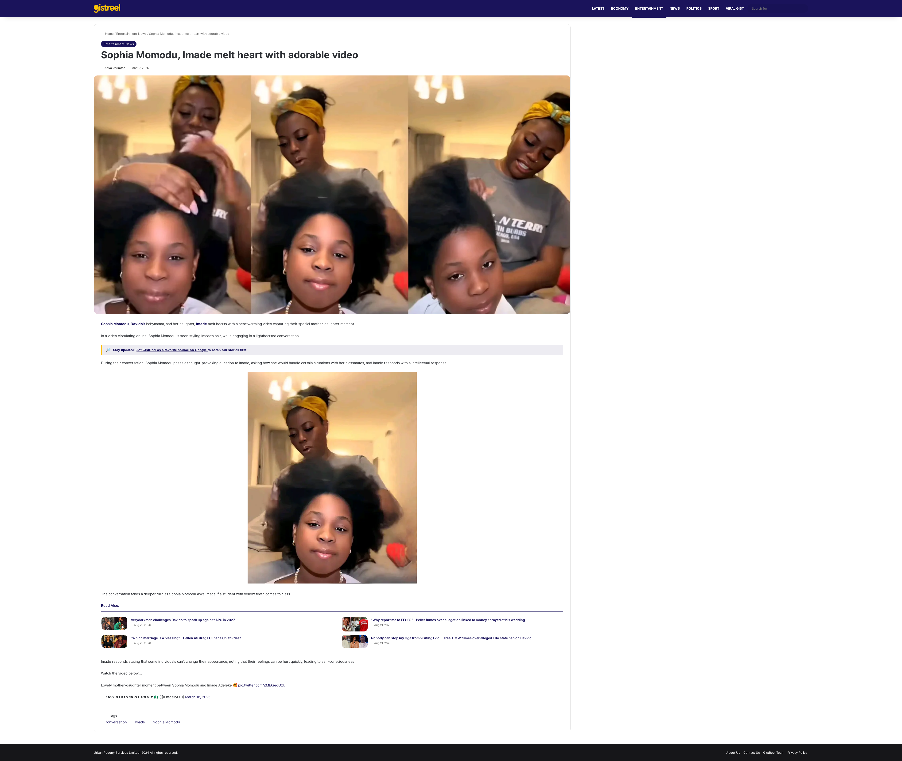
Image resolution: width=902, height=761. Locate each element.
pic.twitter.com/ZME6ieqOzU (261, 685)
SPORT (713, 8)
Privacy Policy (797, 752)
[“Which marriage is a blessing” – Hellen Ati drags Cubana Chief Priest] (114, 641)
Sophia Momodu (115, 324)
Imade (201, 324)
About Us (733, 752)
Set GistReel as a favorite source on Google (172, 350)
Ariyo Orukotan (115, 68)
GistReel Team (773, 752)
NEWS (675, 8)
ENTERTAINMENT (649, 8)
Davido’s (138, 324)
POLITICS (694, 8)
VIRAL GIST (735, 8)
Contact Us (751, 752)
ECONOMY (620, 8)
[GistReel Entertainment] (107, 8)
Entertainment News (131, 33)
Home (109, 33)
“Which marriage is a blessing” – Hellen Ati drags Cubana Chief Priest (186, 638)
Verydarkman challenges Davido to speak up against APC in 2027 (183, 620)
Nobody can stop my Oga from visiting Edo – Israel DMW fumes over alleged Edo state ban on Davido (451, 638)
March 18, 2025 (197, 697)
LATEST (598, 8)
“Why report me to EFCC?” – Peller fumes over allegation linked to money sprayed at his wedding (448, 620)
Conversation (116, 722)
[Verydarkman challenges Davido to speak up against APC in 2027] (114, 623)
